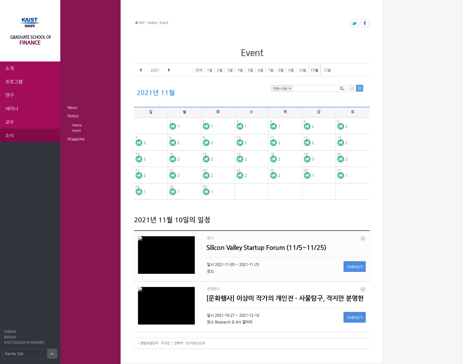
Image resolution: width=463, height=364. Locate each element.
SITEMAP (10, 331)
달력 (359, 88)
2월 (220, 70)
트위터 (354, 23)
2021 (155, 70)
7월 (271, 70)
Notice (73, 116)
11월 (314, 70)
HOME (136, 23)
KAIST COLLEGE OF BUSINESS (24, 342)
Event (76, 130)
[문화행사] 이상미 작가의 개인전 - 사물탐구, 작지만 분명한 (285, 298)
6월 (260, 70)
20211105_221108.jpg (363, 290)
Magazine (76, 139)
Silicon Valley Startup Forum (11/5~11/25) (266, 247)
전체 (198, 70)
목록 (351, 88)
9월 (291, 70)
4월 (240, 70)
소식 (141, 22)
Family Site (14, 353)
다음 (169, 70)
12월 (327, 70)
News (72, 107)
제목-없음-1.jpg (363, 240)
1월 (209, 70)
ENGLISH (10, 337)
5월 (250, 70)
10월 (302, 70)
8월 (281, 70)
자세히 (354, 267)
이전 (140, 70)
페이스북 (365, 23)
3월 (230, 70)
